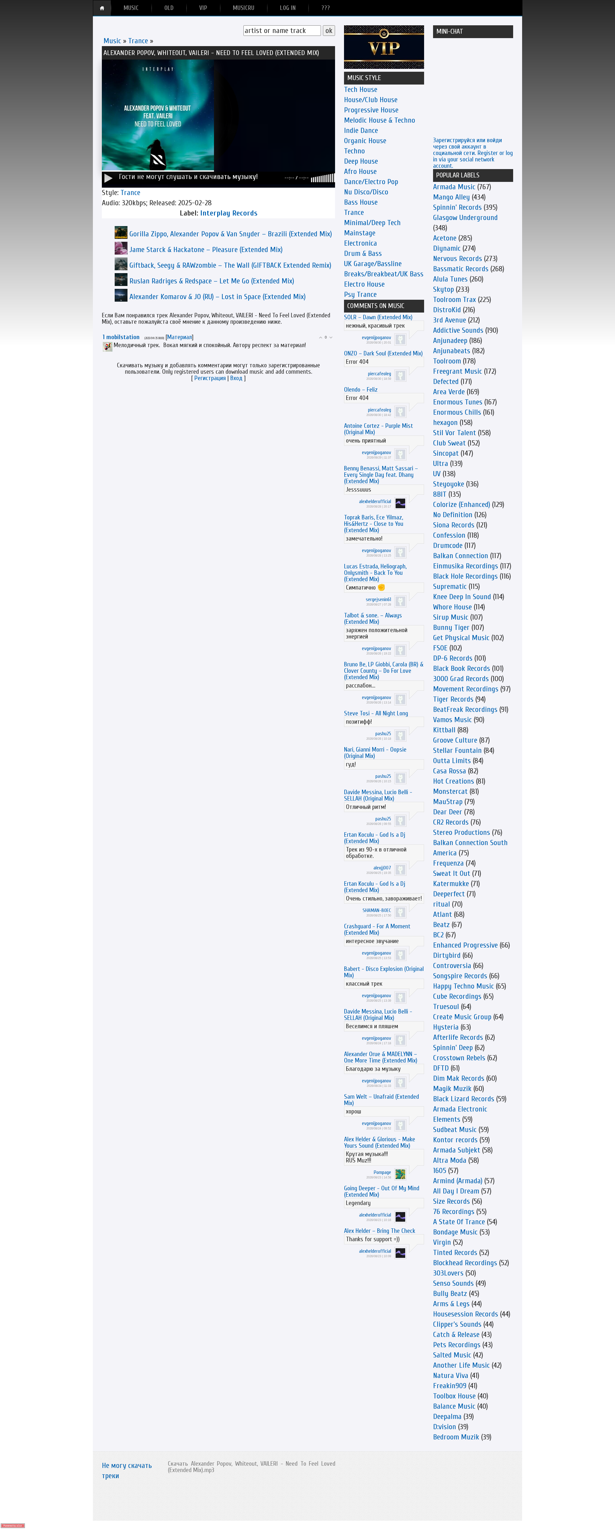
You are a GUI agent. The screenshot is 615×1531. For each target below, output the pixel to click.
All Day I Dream (456, 1191)
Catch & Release (456, 1334)
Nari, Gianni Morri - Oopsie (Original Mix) (375, 753)
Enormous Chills (457, 412)
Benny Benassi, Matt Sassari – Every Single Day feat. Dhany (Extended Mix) (381, 475)
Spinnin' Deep (453, 1047)
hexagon (445, 422)
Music (112, 41)
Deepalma (447, 1416)
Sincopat (446, 453)
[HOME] (102, 8)
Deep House (361, 161)
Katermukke (451, 883)
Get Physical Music (461, 637)
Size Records (451, 1201)
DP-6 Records (452, 658)
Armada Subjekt (456, 1150)
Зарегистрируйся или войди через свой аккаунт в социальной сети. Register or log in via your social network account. (473, 152)
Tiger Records (453, 699)
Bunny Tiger (451, 627)
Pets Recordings (456, 1344)
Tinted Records (455, 1252)
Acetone (444, 238)
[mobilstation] (113, 345)
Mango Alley (451, 197)
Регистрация (210, 378)
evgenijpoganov (376, 337)
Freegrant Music (457, 371)
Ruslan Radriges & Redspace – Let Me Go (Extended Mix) (211, 281)
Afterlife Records (458, 1037)
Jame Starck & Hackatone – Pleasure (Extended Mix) (206, 249)
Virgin (442, 1242)
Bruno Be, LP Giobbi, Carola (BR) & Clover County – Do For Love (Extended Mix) (383, 671)
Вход (236, 378)
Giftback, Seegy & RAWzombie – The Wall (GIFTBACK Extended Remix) (230, 265)
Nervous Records (457, 258)
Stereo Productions (461, 832)
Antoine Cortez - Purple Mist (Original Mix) (378, 429)
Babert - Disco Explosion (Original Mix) (384, 972)
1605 (439, 1170)
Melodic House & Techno (379, 120)
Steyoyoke (448, 484)
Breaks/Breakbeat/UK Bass (383, 274)
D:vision (444, 1426)
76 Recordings (453, 1211)
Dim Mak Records (458, 1078)
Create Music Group (462, 1017)
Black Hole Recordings (465, 576)
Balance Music (454, 1406)
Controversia (452, 965)
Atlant (442, 914)
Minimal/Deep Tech (372, 222)
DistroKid (447, 309)
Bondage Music (455, 1232)
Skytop (443, 289)
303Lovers (448, 1273)
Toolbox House (454, 1396)
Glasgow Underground (465, 217)
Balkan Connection (460, 555)
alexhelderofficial (375, 501)
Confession (449, 535)
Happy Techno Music (463, 986)
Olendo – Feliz (361, 389)
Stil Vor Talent (454, 432)
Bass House (361, 202)
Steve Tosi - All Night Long (376, 713)
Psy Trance (360, 294)
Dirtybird (447, 955)
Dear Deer (447, 812)
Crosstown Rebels (459, 1058)
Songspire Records (460, 976)
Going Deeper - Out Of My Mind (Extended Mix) (381, 1191)
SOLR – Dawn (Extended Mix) (378, 317)
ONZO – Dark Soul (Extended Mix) (383, 353)
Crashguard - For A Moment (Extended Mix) (377, 929)
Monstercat (450, 791)
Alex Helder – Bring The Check (379, 1230)
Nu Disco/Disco (366, 192)
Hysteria (446, 1027)
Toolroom (447, 361)
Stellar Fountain (457, 750)
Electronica (360, 243)
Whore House (452, 607)
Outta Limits (452, 760)
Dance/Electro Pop (371, 181)
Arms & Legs (451, 1303)
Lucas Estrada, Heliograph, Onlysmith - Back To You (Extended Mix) (375, 573)
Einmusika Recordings (465, 566)
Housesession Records (465, 1314)
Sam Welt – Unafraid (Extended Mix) (381, 1100)
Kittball (444, 730)
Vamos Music (452, 719)
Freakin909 (449, 1385)
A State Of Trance (459, 1221)
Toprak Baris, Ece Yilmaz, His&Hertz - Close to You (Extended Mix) (373, 524)
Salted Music (452, 1355)
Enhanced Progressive (465, 945)
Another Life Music (461, 1365)
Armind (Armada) (457, 1181)
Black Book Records (461, 668)
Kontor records (455, 1140)
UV (437, 473)
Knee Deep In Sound (462, 596)
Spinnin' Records (457, 207)
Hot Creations (453, 781)
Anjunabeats (451, 350)
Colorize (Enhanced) (461, 504)
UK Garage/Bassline (373, 263)
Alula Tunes (450, 279)
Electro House (364, 284)
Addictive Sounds (458, 330)
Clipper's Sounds (457, 1324)
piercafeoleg (379, 374)
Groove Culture (455, 740)
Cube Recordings (457, 996)
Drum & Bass (363, 253)
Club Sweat (449, 443)
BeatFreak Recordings (465, 709)
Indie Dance (361, 130)
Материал (179, 337)
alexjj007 (382, 868)
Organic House (365, 140)
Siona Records (453, 525)
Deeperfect (449, 894)
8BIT (440, 494)
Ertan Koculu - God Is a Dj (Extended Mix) (374, 838)
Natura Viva (450, 1375)
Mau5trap (448, 801)
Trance (138, 41)
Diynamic (447, 248)
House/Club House (371, 99)
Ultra (440, 463)
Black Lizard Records (463, 1099)
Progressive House (371, 110)
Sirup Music (450, 617)
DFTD (441, 1068)
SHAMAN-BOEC (377, 910)
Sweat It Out (451, 873)
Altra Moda (449, 1160)
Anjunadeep (450, 340)
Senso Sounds (453, 1283)
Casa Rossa (449, 771)
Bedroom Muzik (456, 1437)
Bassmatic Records (460, 269)
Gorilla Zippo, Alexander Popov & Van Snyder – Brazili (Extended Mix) (230, 234)
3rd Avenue (449, 320)
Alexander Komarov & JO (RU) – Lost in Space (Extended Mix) (217, 296)
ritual (441, 904)
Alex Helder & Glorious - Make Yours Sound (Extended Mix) (379, 1142)
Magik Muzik (452, 1088)
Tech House (360, 89)
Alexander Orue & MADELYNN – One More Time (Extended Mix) (380, 1057)
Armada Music (454, 187)
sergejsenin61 (378, 599)
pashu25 (383, 734)
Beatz (441, 924)
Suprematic (450, 586)
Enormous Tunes (457, 402)
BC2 (438, 935)
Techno (354, 151)
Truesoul (446, 1006)
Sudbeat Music (455, 1129)
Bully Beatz (450, 1293)
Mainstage (359, 233)
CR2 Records (451, 822)
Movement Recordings (465, 689)
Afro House (360, 171)
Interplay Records (229, 213)
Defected (446, 381)
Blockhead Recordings (465, 1262)
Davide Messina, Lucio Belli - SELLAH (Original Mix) (378, 795)
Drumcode (448, 545)
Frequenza (448, 863)
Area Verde (449, 391)
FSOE (440, 648)
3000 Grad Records (461, 678)
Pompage (382, 1172)
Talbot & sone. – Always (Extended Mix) (373, 618)
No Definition (452, 514)
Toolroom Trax (454, 299)
